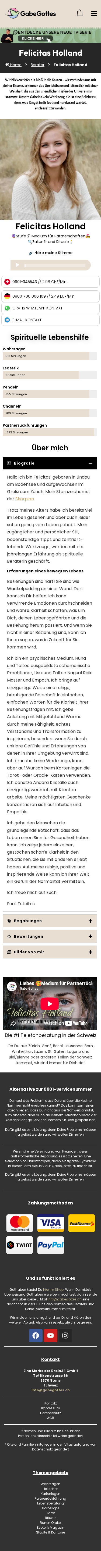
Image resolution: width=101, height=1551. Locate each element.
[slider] (55, 265)
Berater (37, 64)
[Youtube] (50, 1335)
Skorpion (24, 499)
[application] (51, 265)
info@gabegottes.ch (51, 1390)
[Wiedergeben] (17, 265)
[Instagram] (65, 1335)
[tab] (50, 463)
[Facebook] (36, 1335)
